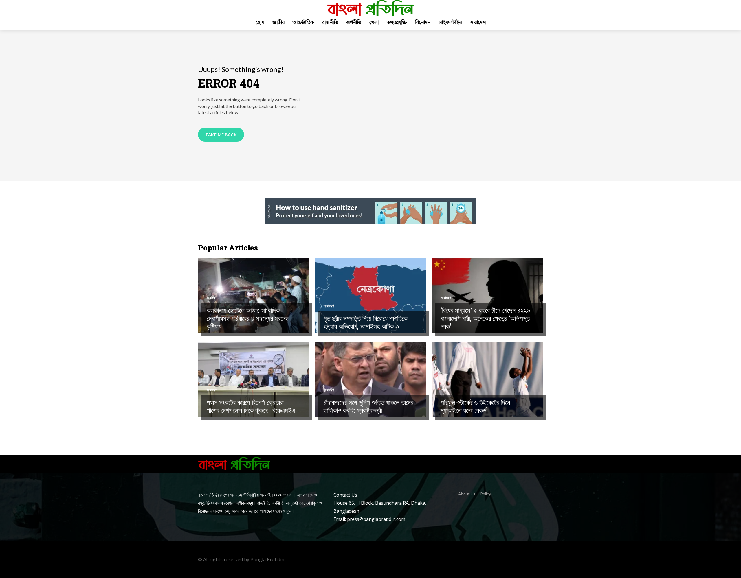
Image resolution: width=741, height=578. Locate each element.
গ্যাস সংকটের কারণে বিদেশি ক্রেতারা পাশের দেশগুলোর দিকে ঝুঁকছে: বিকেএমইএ (251, 406)
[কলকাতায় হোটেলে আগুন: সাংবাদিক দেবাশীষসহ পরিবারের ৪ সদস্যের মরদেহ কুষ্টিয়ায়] (253, 295)
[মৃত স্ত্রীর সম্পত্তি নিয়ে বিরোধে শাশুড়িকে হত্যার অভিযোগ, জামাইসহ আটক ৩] (370, 295)
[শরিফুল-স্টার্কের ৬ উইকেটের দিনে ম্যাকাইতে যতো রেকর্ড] (487, 379)
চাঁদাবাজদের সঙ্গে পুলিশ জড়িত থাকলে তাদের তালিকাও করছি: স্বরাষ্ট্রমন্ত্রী (368, 406)
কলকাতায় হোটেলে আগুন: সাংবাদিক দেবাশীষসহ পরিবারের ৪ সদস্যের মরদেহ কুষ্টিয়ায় (248, 318)
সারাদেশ (212, 298)
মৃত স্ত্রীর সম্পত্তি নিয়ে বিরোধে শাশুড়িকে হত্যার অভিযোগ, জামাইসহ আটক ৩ (366, 322)
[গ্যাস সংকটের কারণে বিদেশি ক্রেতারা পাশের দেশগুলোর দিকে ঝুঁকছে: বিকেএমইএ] (253, 379)
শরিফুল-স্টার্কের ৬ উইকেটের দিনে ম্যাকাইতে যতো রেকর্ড (475, 406)
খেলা (444, 390)
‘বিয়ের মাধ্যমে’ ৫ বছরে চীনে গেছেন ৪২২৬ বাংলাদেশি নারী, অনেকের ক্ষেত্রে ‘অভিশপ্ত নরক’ (485, 318)
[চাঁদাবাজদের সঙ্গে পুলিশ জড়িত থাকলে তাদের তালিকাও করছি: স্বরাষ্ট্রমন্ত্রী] (370, 379)
